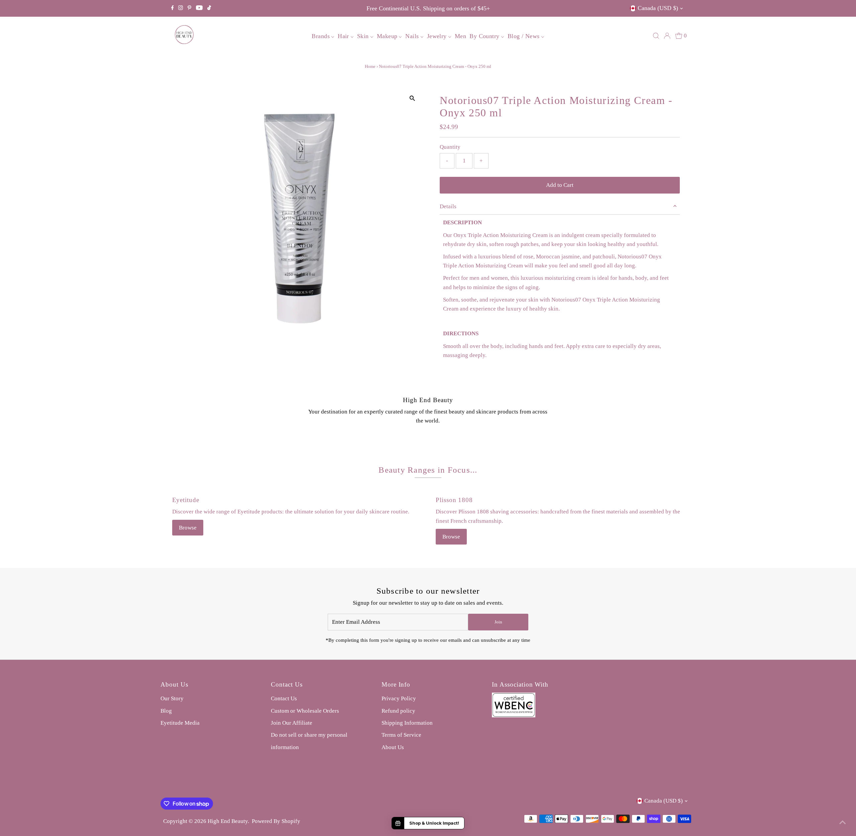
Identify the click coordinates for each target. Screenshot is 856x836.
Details (448, 206)
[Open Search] (656, 36)
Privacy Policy (399, 698)
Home (370, 66)
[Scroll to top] (842, 822)
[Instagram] (181, 8)
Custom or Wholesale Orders (305, 711)
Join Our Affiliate (291, 723)
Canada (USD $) (658, 8)
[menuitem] (323, 36)
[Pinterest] (189, 8)
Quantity (450, 147)
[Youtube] (199, 8)
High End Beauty (228, 821)
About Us (393, 747)
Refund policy (398, 711)
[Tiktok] (209, 8)
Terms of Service (401, 735)
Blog (166, 711)
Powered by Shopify (276, 821)
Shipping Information (407, 723)
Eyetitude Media (180, 723)
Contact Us (284, 698)
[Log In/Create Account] (667, 36)
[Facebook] (173, 8)
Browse (188, 527)
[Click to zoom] (412, 98)
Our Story (172, 698)
